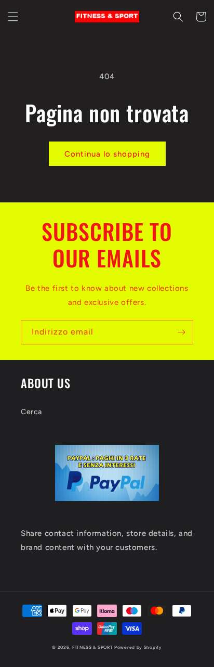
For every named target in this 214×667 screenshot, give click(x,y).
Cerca (31, 411)
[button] (13, 16)
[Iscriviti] (181, 332)
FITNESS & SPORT (92, 647)
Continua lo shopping (107, 154)
